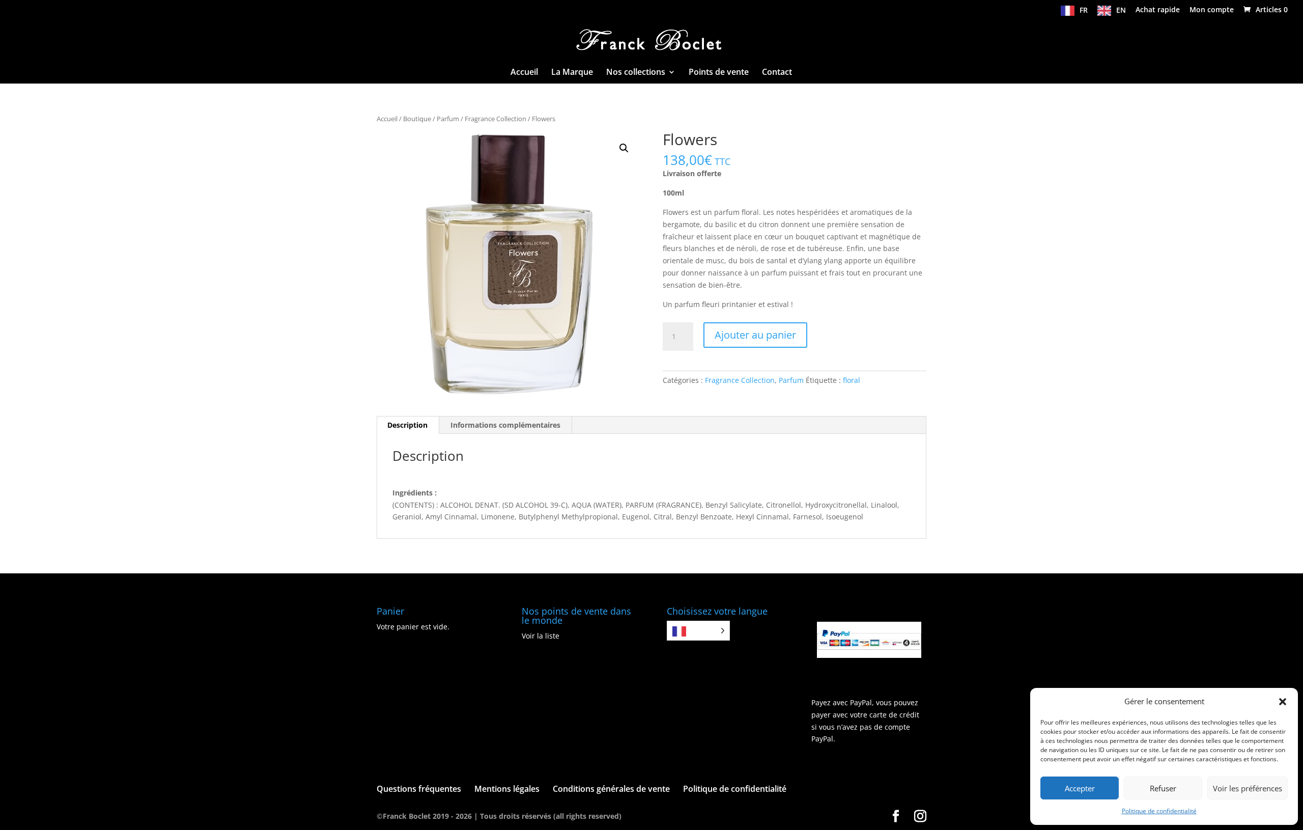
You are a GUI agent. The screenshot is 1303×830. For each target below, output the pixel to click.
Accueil (524, 72)
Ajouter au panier (755, 335)
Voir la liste (540, 636)
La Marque (572, 72)
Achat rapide (1158, 10)
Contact (777, 72)
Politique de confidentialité (1159, 811)
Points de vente (719, 72)
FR (1084, 10)
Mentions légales (507, 788)
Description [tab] (407, 425)
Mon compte (1211, 10)
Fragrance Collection (495, 118)
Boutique (417, 118)
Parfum (448, 118)
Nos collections (635, 72)
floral (851, 380)
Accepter (1080, 788)
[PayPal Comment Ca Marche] (869, 655)
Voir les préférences (1247, 788)
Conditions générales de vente (611, 788)
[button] (1283, 702)
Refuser (1163, 788)
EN (1121, 10)
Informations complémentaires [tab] (505, 425)
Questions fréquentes (419, 788)
